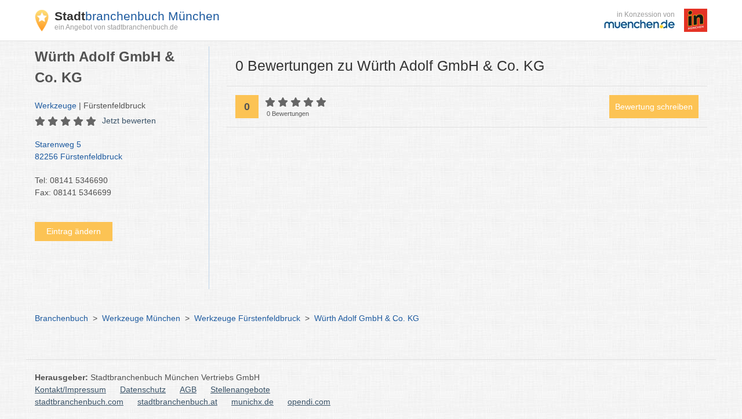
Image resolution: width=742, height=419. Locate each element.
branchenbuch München (137, 16)
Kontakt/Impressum (70, 389)
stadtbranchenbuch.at (177, 401)
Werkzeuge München (141, 318)
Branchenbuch (61, 318)
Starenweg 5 (78, 150)
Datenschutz (143, 389)
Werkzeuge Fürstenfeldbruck (247, 318)
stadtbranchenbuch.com (79, 401)
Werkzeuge (56, 105)
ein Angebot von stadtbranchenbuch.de (116, 27)
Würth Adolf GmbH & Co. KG (366, 318)
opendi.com (309, 401)
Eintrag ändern (73, 231)
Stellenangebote (240, 389)
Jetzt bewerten (129, 120)
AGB (188, 389)
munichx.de (252, 401)
